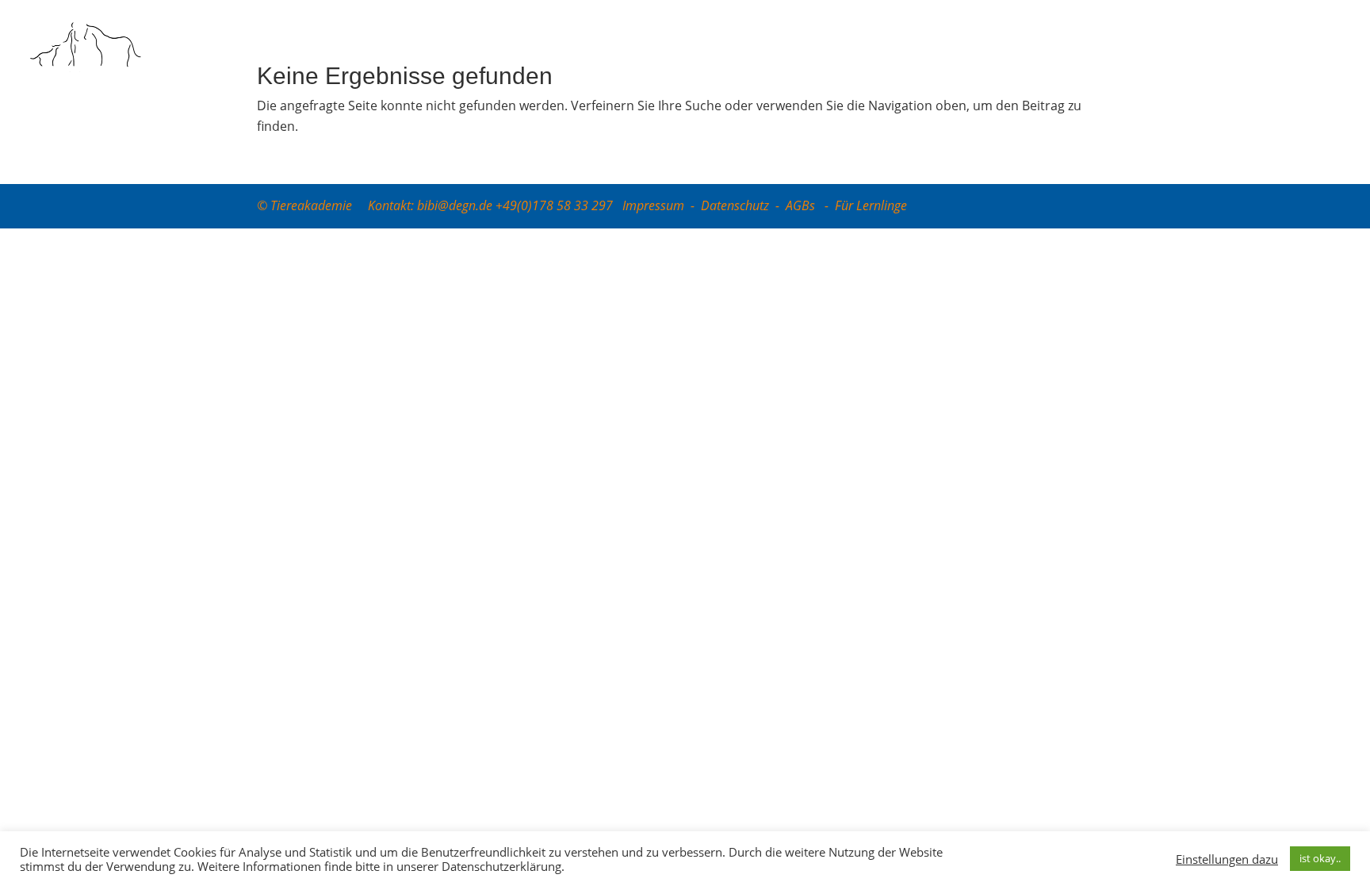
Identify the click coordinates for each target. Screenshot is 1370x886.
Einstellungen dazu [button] (1227, 859)
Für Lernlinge (871, 205)
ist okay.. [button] (1320, 858)
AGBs (802, 205)
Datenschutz (735, 205)
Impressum (653, 205)
